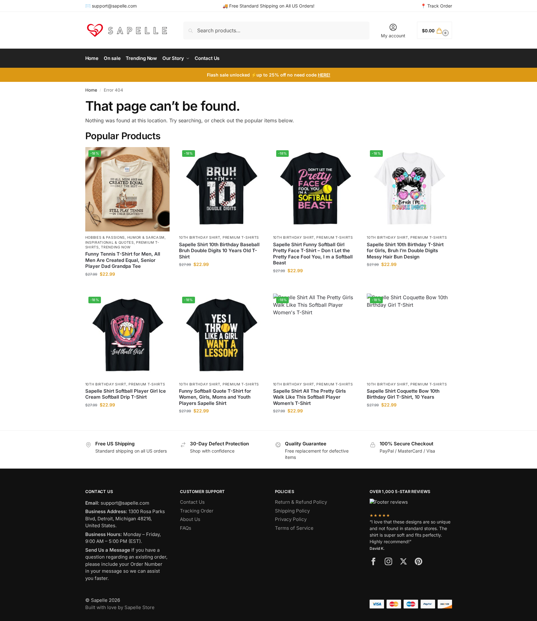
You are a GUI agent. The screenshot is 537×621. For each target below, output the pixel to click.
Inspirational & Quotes (109, 242)
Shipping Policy (292, 511)
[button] (434, 30)
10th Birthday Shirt (199, 237)
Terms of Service (294, 528)
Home (91, 90)
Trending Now (115, 247)
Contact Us (192, 502)
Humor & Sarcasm (146, 237)
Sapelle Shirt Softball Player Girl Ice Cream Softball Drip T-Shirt (125, 394)
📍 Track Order (436, 5)
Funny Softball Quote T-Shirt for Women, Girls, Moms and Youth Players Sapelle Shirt (215, 397)
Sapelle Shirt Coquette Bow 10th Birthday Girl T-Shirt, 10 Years (403, 394)
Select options (127, 287)
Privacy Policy (291, 519)
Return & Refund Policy (301, 502)
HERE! (324, 74)
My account (393, 35)
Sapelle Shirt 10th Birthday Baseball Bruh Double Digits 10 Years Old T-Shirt (219, 251)
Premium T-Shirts (241, 237)
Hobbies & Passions (105, 237)
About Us (190, 519)
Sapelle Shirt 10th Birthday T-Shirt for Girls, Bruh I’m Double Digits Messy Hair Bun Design (405, 251)
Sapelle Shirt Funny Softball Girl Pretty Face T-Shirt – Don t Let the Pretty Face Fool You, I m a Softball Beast (313, 254)
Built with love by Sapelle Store (120, 607)
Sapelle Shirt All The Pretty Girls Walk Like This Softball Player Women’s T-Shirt (309, 397)
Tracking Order (196, 511)
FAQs (185, 528)
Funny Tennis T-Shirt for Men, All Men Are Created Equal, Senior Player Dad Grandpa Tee (122, 260)
